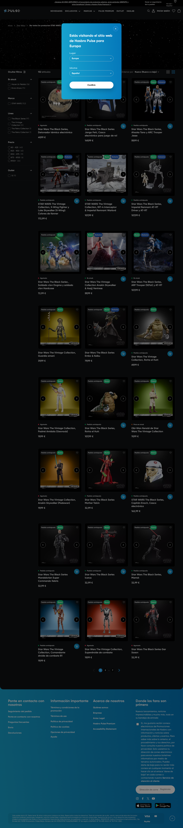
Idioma (73, 68)
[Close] (115, 29)
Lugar (73, 53)
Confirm (91, 85)
